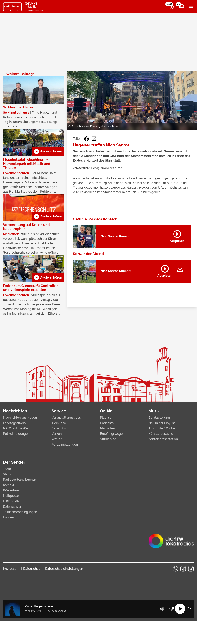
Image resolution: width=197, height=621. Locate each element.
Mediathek (107, 428)
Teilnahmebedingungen (20, 512)
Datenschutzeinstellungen (64, 569)
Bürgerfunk (11, 490)
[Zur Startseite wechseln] (12, 7)
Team (7, 469)
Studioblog (108, 439)
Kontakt (8, 485)
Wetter (57, 439)
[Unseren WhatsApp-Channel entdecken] (175, 569)
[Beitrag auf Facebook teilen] (86, 138)
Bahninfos (59, 428)
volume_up (162, 609)
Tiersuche (59, 423)
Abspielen (177, 235)
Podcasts (107, 423)
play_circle (180, 609)
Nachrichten (15, 410)
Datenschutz (12, 506)
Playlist (105, 417)
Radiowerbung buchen (19, 479)
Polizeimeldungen (16, 434)
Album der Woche (162, 428)
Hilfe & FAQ (11, 501)
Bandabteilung (159, 417)
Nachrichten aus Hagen (20, 417)
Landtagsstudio (14, 423)
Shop (7, 474)
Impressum (11, 517)
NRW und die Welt (16, 428)
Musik (154, 410)
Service (59, 410)
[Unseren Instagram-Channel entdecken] (191, 569)
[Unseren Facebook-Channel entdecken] (183, 569)
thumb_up (188, 608)
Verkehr (57, 434)
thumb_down (171, 608)
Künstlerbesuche (161, 434)
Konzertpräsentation (163, 439)
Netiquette (11, 496)
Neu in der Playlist (162, 423)
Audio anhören (47, 151)
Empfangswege (111, 434)
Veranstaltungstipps (66, 417)
